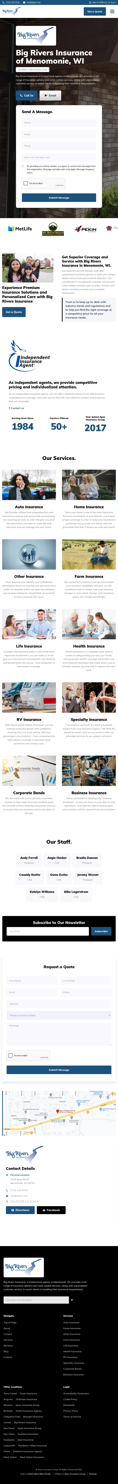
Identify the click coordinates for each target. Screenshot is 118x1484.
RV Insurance (70, 1357)
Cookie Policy (70, 1399)
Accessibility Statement (76, 1393)
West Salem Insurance (32, 1457)
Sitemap (93, 1474)
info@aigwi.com (18, 1195)
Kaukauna (9, 1439)
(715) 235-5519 (19, 1190)
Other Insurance (71, 1334)
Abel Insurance (25, 1439)
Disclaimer (69, 1405)
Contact (8, 1357)
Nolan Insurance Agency (29, 1410)
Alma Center (10, 1393)
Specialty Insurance (73, 1362)
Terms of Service (72, 1416)
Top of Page (10, 1322)
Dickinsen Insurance (26, 1399)
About (7, 1328)
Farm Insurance (71, 1339)
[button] (111, 11)
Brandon (8, 1410)
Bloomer (8, 1405)
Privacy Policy (70, 1410)
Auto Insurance (71, 1322)
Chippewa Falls (12, 1416)
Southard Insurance (28, 1434)
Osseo (7, 1451)
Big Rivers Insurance (25, 1422)
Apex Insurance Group (27, 1405)
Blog (6, 1351)
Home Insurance (72, 1328)
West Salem (10, 1457)
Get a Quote (94, 11)
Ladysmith (9, 1445)
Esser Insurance (28, 1393)
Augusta (8, 1399)
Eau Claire (9, 1428)
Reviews (8, 1345)
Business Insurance (73, 1374)
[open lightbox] (59, 1116)
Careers (8, 1334)
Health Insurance (72, 1351)
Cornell (7, 1422)
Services (8, 1339)
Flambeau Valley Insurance (32, 1445)
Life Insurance (70, 1345)
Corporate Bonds (72, 1368)
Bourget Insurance (33, 1416)
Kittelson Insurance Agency (27, 1451)
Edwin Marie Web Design (39, 1474)
